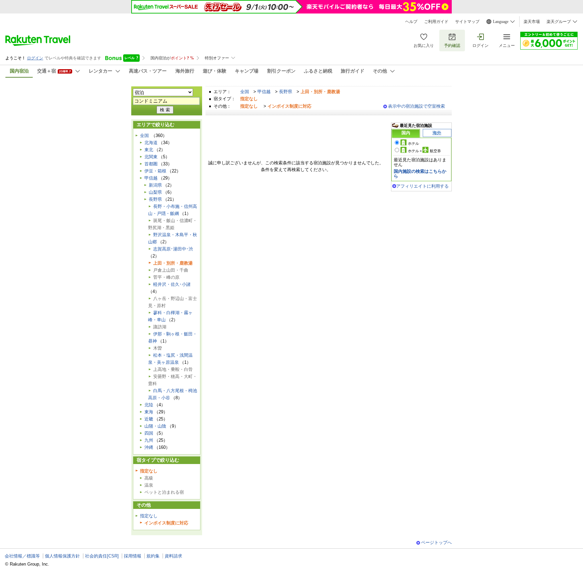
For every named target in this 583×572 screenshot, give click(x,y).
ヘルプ (411, 21)
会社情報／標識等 (22, 556)
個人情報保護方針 (62, 556)
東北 (148, 149)
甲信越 (264, 91)
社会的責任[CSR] (102, 556)
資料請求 (173, 556)
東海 (148, 411)
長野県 (285, 91)
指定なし (149, 515)
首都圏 (151, 163)
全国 (244, 91)
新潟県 (155, 185)
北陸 (148, 404)
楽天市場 (532, 21)
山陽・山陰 (155, 426)
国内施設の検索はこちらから (420, 174)
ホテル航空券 (424, 151)
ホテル (413, 143)
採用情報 (132, 556)
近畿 (148, 418)
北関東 (151, 156)
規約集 (153, 556)
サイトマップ (467, 21)
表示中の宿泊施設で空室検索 (416, 106)
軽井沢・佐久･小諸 (172, 284)
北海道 (151, 142)
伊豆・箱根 (155, 170)
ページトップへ (436, 542)
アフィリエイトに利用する (422, 186)
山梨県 (155, 192)
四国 (148, 433)
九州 (148, 440)
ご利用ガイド (436, 21)
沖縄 (148, 447)
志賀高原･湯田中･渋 (173, 248)
